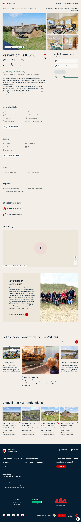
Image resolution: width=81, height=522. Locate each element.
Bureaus (6, 462)
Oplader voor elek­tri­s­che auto (14, 191)
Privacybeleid (7, 474)
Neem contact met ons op (71, 77)
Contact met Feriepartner (12, 459)
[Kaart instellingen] (75, 257)
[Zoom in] (75, 261)
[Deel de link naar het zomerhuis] (45, 58)
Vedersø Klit (24, 8)
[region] (40, 248)
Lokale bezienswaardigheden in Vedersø (62, 342)
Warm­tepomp (9, 121)
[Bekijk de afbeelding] (24, 31)
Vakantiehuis (6, 11)
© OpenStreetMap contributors (20, 265)
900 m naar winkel (33, 172)
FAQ (4, 466)
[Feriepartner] (9, 3)
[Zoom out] (75, 263)
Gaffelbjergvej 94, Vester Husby (15, 71)
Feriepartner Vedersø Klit (16, 314)
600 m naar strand (10, 172)
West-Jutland (15, 8)
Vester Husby (33, 8)
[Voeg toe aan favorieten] (45, 54)
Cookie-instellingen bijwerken (12, 476)
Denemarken (6, 8)
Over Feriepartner (31, 459)
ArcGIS (5, 265)
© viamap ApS (11, 265)
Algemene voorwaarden (34, 462)
